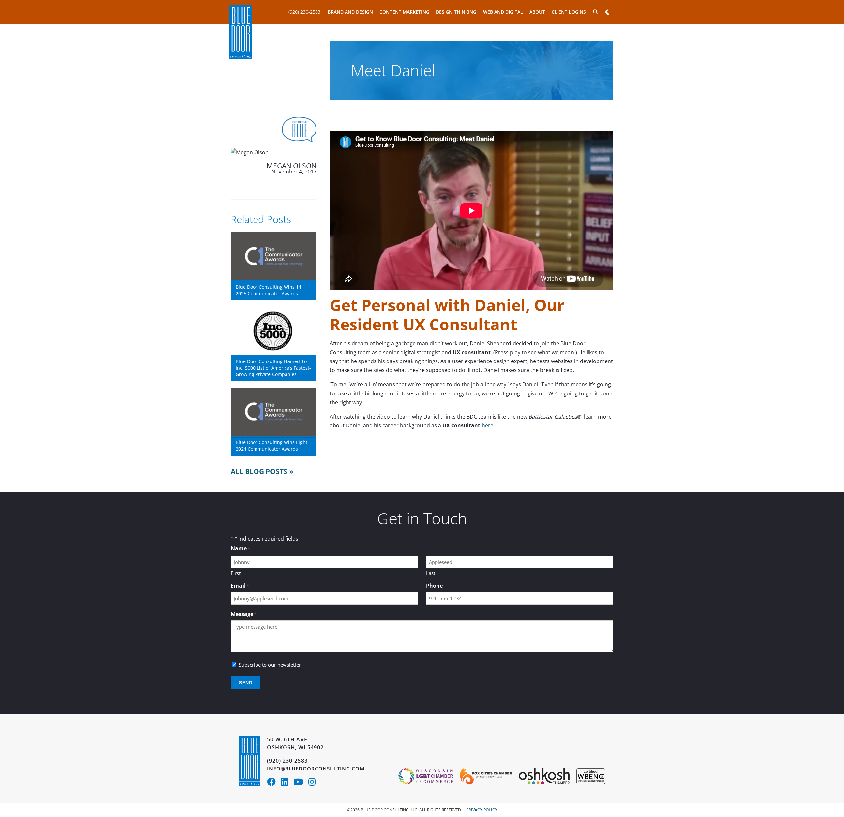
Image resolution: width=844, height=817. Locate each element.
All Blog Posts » (262, 471)
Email (240, 585)
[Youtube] (300, 783)
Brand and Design (350, 12)
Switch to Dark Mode (607, 12)
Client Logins (569, 12)
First (236, 573)
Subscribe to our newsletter (270, 665)
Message (243, 614)
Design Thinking (456, 12)
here (487, 425)
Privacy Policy (481, 810)
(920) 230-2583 (304, 12)
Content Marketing (404, 12)
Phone (434, 585)
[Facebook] (274, 783)
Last (430, 573)
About (537, 12)
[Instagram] (313, 783)
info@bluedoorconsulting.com (316, 768)
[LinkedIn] (287, 783)
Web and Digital (503, 12)
